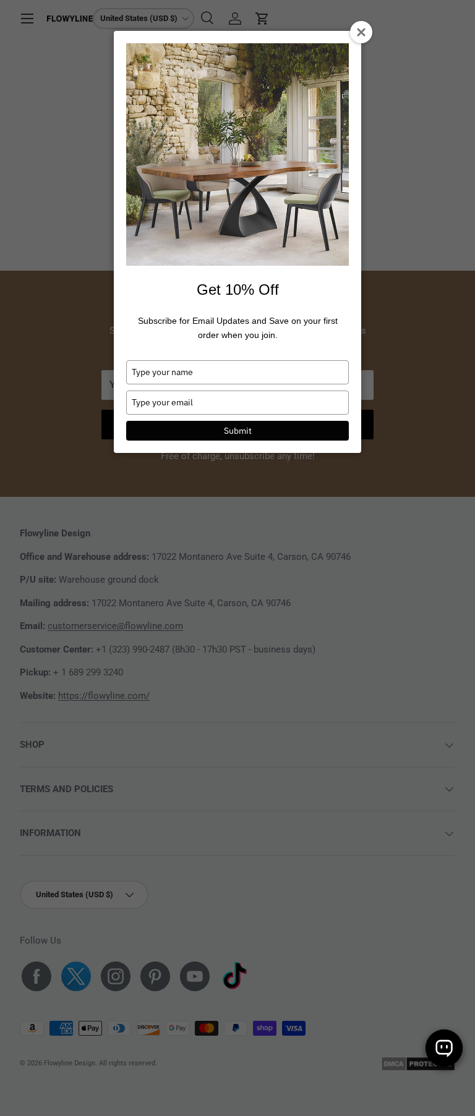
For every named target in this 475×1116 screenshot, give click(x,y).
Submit (238, 430)
